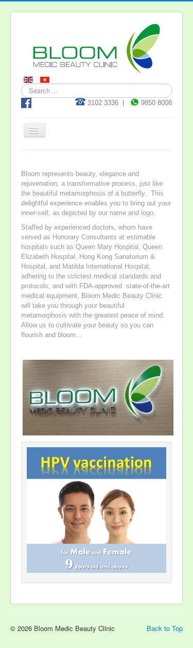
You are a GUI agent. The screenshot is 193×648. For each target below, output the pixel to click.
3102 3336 (101, 103)
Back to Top (165, 628)
